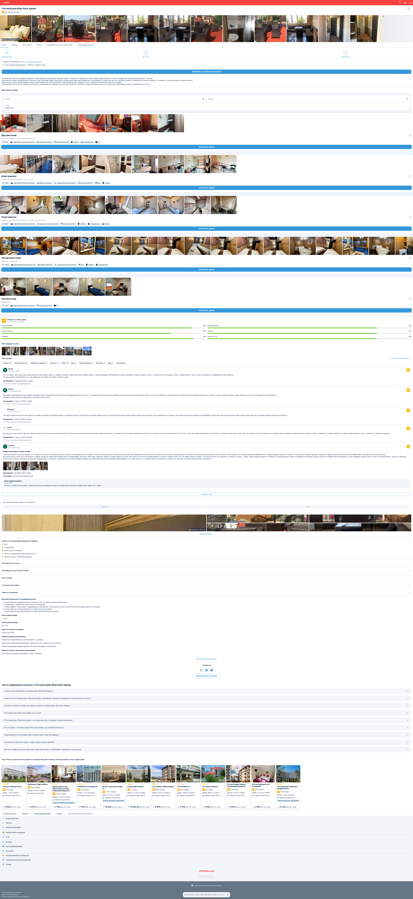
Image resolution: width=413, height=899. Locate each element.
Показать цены (206, 147)
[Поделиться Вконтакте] (211, 670)
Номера (15, 45)
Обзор (4, 45)
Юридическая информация (10, 894)
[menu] (410, 2)
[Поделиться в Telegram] (206, 670)
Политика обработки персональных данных (15, 896)
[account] (405, 2)
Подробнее (220, 894)
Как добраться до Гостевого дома (59, 45)
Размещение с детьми (86, 45)
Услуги (39, 45)
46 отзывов (27, 45)
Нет (308, 507)
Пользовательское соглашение (11, 892)
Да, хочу (105, 507)
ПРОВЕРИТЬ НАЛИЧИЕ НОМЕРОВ (206, 72)
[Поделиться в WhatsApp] (201, 670)
